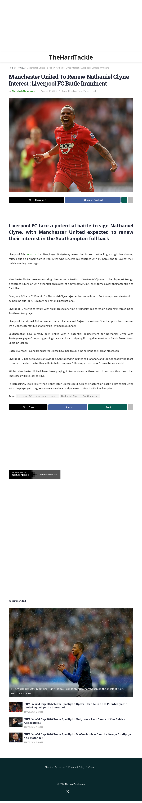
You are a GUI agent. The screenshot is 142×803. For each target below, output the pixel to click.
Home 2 (21, 67)
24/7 (55, 474)
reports (31, 254)
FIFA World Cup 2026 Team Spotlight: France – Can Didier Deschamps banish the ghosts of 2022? (67, 689)
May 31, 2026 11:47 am (21, 693)
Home (12, 67)
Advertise (60, 767)
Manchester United (46, 396)
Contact (92, 767)
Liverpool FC (24, 396)
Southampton (90, 396)
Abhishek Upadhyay (23, 91)
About (48, 767)
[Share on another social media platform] (130, 200)
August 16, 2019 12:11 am (54, 91)
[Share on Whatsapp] (124, 200)
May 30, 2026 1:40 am (33, 742)
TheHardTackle (71, 57)
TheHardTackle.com (75, 784)
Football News (46, 474)
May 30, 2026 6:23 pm (33, 712)
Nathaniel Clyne (70, 396)
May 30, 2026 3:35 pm (33, 727)
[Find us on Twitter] (67, 792)
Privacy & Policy (76, 767)
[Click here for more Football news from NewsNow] (23, 474)
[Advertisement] (71, 26)
